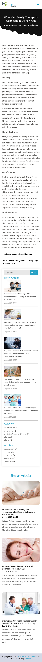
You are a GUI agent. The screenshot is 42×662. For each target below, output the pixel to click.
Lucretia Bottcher (13, 25)
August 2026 (9, 449)
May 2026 (8, 458)
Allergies (7, 437)
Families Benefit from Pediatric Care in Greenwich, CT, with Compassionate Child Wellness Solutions (20, 325)
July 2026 (8, 452)
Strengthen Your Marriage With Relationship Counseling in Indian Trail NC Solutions (20, 297)
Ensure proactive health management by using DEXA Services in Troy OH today (19, 622)
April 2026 (8, 461)
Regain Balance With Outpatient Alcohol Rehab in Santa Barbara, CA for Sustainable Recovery (21, 354)
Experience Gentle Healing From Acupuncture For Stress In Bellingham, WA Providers (18, 512)
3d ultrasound (9, 428)
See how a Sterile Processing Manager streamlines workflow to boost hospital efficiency (21, 411)
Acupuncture (9, 431)
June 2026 (8, 455)
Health (36, 25)
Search (34, 272)
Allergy (7, 440)
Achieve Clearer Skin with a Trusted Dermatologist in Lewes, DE (17, 567)
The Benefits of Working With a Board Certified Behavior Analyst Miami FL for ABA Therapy (20, 382)
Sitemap (27, 659)
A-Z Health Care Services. (28, 657)
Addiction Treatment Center (15, 434)
